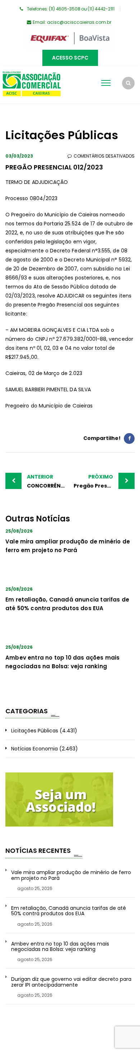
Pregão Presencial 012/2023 (104, 481)
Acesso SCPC (70, 57)
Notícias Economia (34, 748)
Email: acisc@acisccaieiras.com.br (72, 22)
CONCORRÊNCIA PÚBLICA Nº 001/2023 (48, 481)
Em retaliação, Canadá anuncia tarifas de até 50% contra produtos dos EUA (68, 911)
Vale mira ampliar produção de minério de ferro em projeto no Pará (71, 875)
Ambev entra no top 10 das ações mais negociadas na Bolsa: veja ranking (60, 946)
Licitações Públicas (34, 730)
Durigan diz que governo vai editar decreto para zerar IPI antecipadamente (71, 982)
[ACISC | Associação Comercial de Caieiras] (31, 85)
